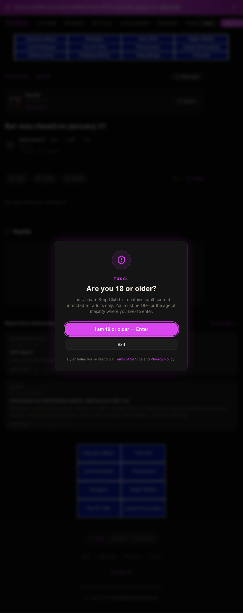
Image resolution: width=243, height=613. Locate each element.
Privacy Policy (163, 359)
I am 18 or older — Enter (121, 329)
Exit (121, 344)
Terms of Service (129, 359)
